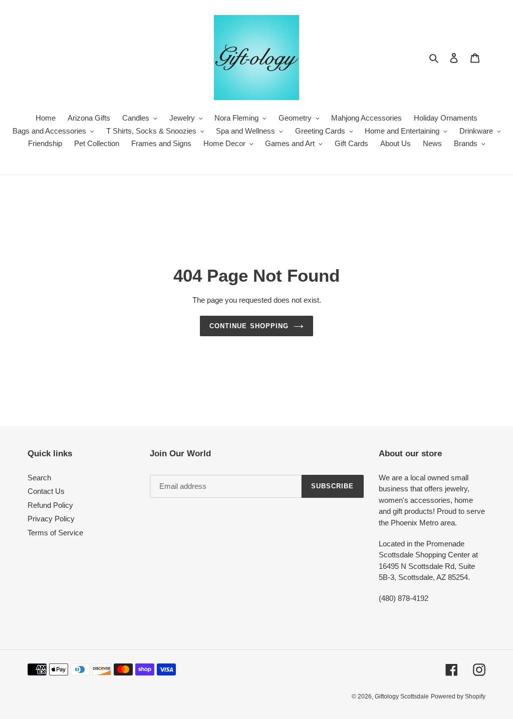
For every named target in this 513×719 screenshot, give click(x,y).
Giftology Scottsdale (402, 696)
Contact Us (46, 491)
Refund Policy (50, 505)
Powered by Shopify (458, 696)
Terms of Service (55, 532)
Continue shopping (249, 326)
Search (39, 477)
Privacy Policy (51, 518)
